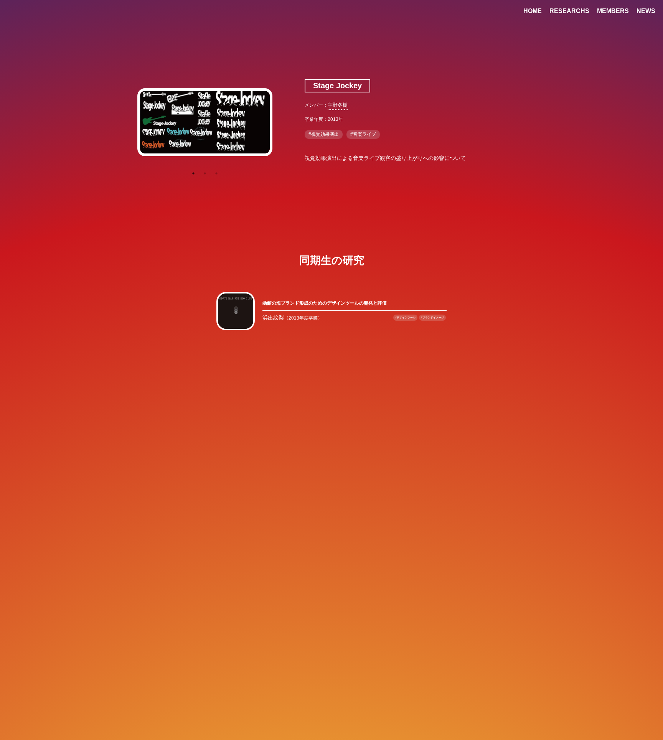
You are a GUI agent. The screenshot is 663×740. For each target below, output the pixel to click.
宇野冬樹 (338, 105)
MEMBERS (613, 11)
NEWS (646, 11)
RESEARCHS (569, 11)
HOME (532, 11)
